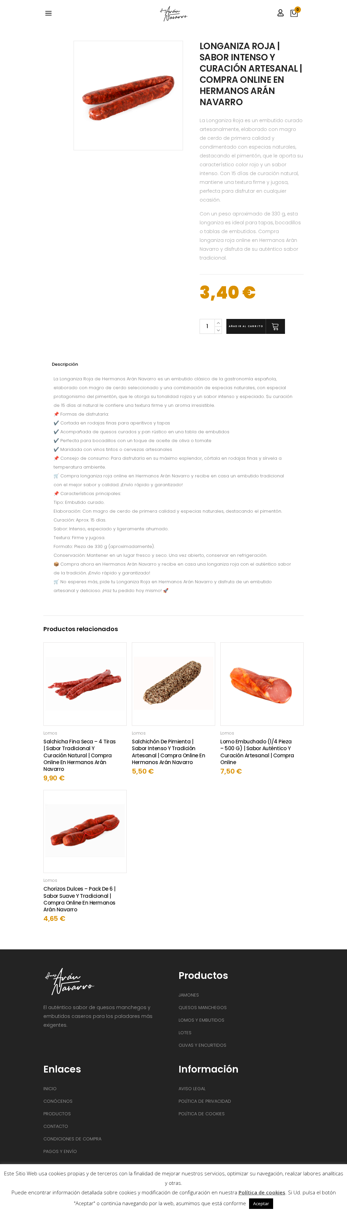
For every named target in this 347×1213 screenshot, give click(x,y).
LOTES (185, 1032)
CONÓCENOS (58, 1101)
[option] (134, 95)
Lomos (50, 733)
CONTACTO (55, 1126)
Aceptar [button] (261, 1203)
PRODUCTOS (57, 1114)
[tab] (85, 364)
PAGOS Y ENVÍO (60, 1151)
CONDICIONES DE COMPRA (72, 1139)
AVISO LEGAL (192, 1088)
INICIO (50, 1088)
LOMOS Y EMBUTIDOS (201, 1020)
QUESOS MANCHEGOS (203, 1007)
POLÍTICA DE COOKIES (202, 1114)
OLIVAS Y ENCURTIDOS (202, 1045)
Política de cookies (262, 1192)
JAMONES (189, 995)
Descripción (65, 364)
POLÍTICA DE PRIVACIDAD (205, 1101)
